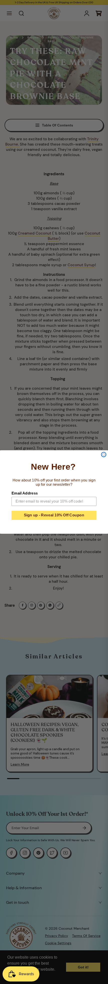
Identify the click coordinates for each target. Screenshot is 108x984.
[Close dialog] (103, 454)
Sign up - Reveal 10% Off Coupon (54, 515)
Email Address (25, 493)
